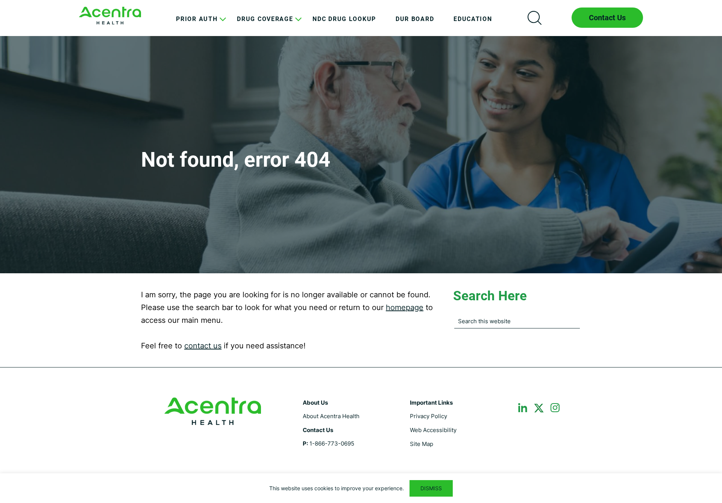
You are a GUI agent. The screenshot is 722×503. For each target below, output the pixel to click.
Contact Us (607, 17)
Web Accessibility (433, 430)
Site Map (421, 443)
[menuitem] (196, 25)
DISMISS (431, 488)
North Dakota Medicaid (110, 15)
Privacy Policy (428, 416)
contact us (202, 345)
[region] (361, 488)
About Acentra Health (331, 416)
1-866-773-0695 (331, 443)
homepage (404, 307)
